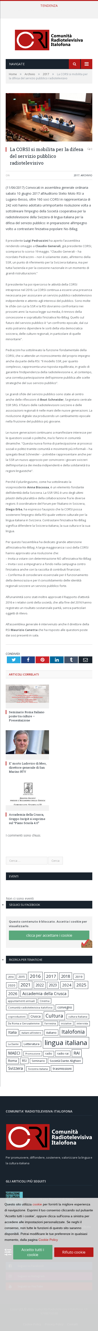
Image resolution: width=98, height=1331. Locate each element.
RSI (24, 1060)
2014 (10, 976)
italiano (51, 1033)
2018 (65, 976)
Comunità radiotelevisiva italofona (30, 1007)
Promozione (32, 1053)
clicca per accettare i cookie (49, 935)
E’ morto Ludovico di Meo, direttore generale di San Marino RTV (27, 767)
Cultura (54, 1015)
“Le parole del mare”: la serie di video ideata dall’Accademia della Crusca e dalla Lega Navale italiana (50, 10)
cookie (37, 1204)
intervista (82, 1023)
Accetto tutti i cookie (32, 1252)
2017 (76, 175)
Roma (12, 1060)
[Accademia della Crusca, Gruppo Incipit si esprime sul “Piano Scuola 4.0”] (27, 796)
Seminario (38, 1061)
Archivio (86, 175)
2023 (53, 985)
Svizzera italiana (38, 1068)
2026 (12, 993)
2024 (66, 985)
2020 (11, 985)
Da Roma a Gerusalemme (24, 1023)
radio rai (63, 1053)
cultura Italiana (77, 1016)
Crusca (36, 1016)
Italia (12, 1032)
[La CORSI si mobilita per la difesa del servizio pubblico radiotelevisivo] (49, 118)
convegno (64, 1007)
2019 (79, 977)
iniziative (66, 1023)
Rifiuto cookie (73, 1252)
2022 (40, 985)
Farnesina (50, 1023)
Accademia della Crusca (44, 993)
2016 (35, 976)
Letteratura (31, 1044)
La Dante (13, 1044)
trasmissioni (62, 1068)
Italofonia (73, 1031)
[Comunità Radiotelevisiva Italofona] (49, 39)
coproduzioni (17, 1016)
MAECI (14, 1053)
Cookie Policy (48, 1240)
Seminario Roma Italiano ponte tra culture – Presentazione (26, 716)
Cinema (44, 1001)
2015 (21, 977)
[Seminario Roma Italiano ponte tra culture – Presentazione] (27, 696)
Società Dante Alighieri (65, 1061)
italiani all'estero (31, 1032)
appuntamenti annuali (21, 1001)
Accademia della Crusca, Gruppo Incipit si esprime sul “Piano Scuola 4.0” (27, 818)
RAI (77, 1053)
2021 (26, 985)
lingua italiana (66, 1042)
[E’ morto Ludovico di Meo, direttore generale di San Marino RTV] (27, 744)
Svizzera (15, 1068)
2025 (81, 985)
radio (48, 1053)
